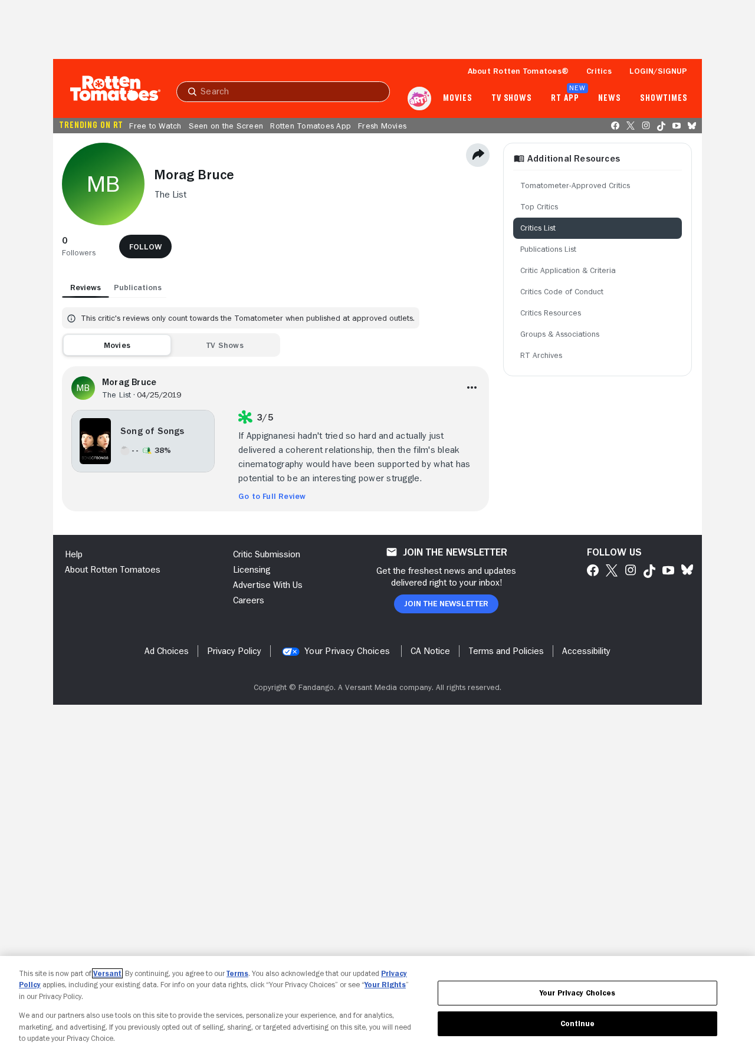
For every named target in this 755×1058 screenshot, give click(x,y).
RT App (565, 98)
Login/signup (658, 71)
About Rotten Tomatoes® (518, 71)
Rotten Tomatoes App (310, 125)
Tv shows (511, 98)
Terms (237, 973)
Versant (107, 973)
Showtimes (664, 98)
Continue (577, 1023)
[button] (79, 246)
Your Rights (385, 984)
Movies (457, 98)
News (609, 98)
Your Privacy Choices (347, 651)
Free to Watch (155, 125)
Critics (599, 71)
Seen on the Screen (226, 125)
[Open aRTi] (419, 98)
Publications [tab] (138, 287)
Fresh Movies (382, 125)
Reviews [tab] (85, 287)
